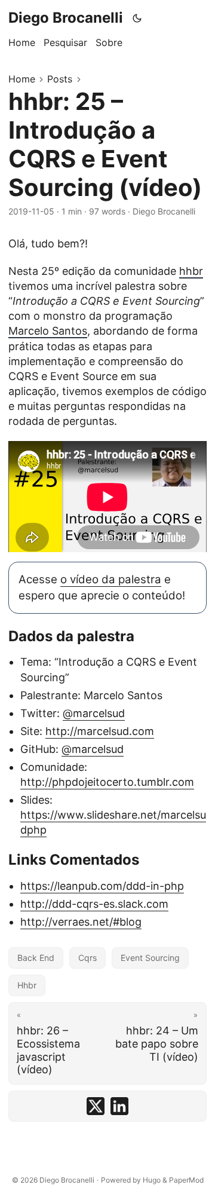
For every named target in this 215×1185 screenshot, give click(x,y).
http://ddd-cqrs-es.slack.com (94, 904)
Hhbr (26, 985)
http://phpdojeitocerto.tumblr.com (107, 782)
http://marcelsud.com (99, 731)
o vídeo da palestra (110, 579)
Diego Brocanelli (65, 17)
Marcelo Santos (47, 330)
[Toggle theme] (137, 18)
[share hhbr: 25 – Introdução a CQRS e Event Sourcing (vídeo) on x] (96, 1106)
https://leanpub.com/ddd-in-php (102, 886)
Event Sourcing (150, 958)
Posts (59, 79)
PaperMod (186, 1179)
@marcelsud (94, 713)
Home (21, 79)
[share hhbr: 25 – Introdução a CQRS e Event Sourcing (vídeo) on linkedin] (119, 1106)
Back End (35, 958)
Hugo (152, 1179)
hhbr (191, 271)
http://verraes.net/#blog (81, 921)
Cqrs (87, 958)
